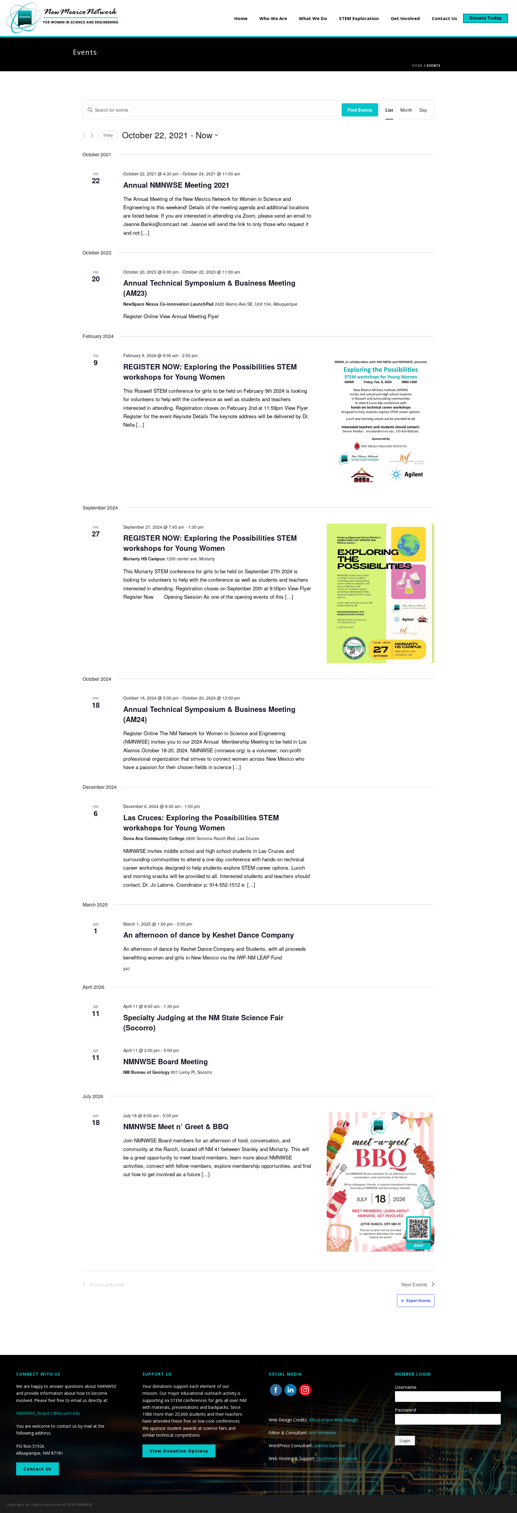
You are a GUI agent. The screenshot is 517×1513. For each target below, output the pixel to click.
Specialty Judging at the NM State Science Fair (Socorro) (203, 1022)
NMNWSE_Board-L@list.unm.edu (48, 1413)
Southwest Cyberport (337, 1458)
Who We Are (273, 18)
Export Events (418, 1300)
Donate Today (485, 18)
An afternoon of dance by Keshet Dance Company (208, 935)
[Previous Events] (84, 135)
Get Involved (405, 18)
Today (108, 134)
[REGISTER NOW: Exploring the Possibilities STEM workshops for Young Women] (380, 422)
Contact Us (444, 18)
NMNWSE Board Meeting (165, 1061)
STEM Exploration (359, 18)
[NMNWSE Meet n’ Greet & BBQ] (380, 1182)
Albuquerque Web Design (333, 1420)
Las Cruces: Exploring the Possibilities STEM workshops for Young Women (201, 822)
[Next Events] (92, 135)
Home (240, 18)
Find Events (360, 110)
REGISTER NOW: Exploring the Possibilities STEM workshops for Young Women (210, 371)
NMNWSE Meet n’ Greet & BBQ (176, 1126)
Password (405, 1410)
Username (405, 1387)
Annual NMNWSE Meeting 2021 (176, 185)
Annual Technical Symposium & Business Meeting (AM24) (209, 714)
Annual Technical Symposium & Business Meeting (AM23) (209, 288)
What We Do (313, 18)
